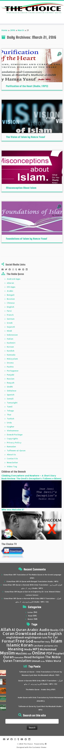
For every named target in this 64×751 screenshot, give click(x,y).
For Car (53, 637)
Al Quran (18, 629)
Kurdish (10, 351)
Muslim (7, 653)
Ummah (36, 660)
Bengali (10, 295)
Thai (9, 414)
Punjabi (10, 375)
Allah (5, 629)
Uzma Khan (8, 575)
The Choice (28, 744)
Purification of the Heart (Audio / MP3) (27, 86)
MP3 (36, 649)
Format (8, 641)
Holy (47, 641)
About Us (11, 454)
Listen (30, 612)
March (21, 30)
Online (39, 653)
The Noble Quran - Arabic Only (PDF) (40, 689)
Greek (10, 323)
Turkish (10, 418)
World (57, 660)
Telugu (10, 410)
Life (56, 646)
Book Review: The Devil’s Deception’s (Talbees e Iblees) (31, 478)
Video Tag (12, 466)
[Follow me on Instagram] (13, 269)
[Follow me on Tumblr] (16, 269)
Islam (56, 641)
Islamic (13, 645)
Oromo (10, 363)
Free (20, 641)
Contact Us (12, 458)
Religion (38, 657)
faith (44, 637)
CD (61, 630)
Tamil (10, 406)
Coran (9, 633)
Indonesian (12, 335)
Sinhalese (11, 390)
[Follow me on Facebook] (10, 269)
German (10, 319)
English (10, 307)
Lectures (48, 645)
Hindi (9, 331)
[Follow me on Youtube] (20, 269)
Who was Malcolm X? (12, 509)
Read (30, 616)
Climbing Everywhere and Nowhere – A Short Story (28, 475)
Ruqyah (10, 382)
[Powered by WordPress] (46, 743)
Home (4, 30)
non (29, 653)
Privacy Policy (14, 442)
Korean (10, 347)
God (29, 641)
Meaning (16, 649)
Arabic (10, 291)
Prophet (58, 653)
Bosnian (11, 299)
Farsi (9, 311)
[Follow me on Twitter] (7, 269)
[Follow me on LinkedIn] (27, 269)
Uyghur (10, 426)
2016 (12, 30)
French (10, 315)
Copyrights (12, 438)
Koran (27, 645)
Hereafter (39, 641)
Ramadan (11, 446)
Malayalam (12, 359)
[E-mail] (3, 269)
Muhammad (48, 649)
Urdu (9, 422)
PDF (49, 653)
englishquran (33, 637)
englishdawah (15, 637)
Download (25, 633)
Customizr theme (39, 747)
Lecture (38, 645)
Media (28, 649)
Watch (30, 619)
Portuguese (12, 371)
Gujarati (11, 327)
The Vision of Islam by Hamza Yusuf (25, 136)
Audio (44, 629)
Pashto (10, 367)
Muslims (21, 653)
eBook (42, 634)
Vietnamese (12, 430)
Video (49, 660)
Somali (10, 398)
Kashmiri (11, 343)
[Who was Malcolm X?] (31, 525)
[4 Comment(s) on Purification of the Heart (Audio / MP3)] (60, 56)
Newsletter (12, 462)
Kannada (11, 355)
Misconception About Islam (21, 187)
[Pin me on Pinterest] (24, 269)
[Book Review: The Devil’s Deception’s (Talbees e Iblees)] (31, 494)
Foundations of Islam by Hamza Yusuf (26, 238)
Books (54, 630)
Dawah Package (14, 434)
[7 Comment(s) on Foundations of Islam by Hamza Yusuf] (60, 209)
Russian (10, 378)
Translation (22, 661)
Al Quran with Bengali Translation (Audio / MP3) (38, 581)
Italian (10, 339)
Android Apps (13, 279)
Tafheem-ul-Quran (16, 450)
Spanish (10, 394)
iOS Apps (11, 287)
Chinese (11, 303)
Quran (8, 657)
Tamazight (12, 402)
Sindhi (10, 386)
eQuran (10, 283)
